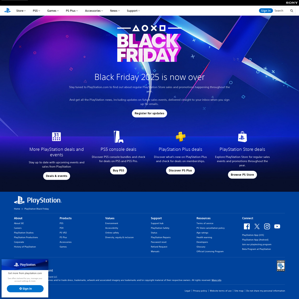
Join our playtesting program (256, 244)
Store (19, 10)
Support (132, 10)
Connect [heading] (247, 218)
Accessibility (111, 228)
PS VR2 (63, 232)
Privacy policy (200, 290)
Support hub (157, 223)
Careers (18, 228)
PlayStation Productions (26, 237)
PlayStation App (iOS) (253, 235)
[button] (149, 113)
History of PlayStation (25, 246)
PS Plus (71, 10)
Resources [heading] (204, 218)
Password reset (158, 242)
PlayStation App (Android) (255, 239)
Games (51, 10)
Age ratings (202, 232)
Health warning (204, 237)
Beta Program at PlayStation (256, 249)
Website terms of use (221, 290)
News (113, 10)
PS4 (61, 228)
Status (154, 232)
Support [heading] (156, 218)
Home (17, 208)
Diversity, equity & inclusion (119, 237)
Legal (187, 290)
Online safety (112, 232)
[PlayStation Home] (7, 10)
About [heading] (18, 218)
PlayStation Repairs (161, 237)
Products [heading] (66, 218)
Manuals (155, 251)
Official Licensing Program (210, 251)
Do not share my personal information (265, 290)
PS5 (35, 10)
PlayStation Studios (24, 232)
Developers (202, 242)
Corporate (19, 242)
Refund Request (159, 246)
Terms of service (205, 223)
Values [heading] (109, 218)
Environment (111, 223)
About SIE (19, 223)
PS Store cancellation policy (211, 228)
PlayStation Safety (160, 228)
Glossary (201, 246)
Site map (239, 290)
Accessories (93, 10)
